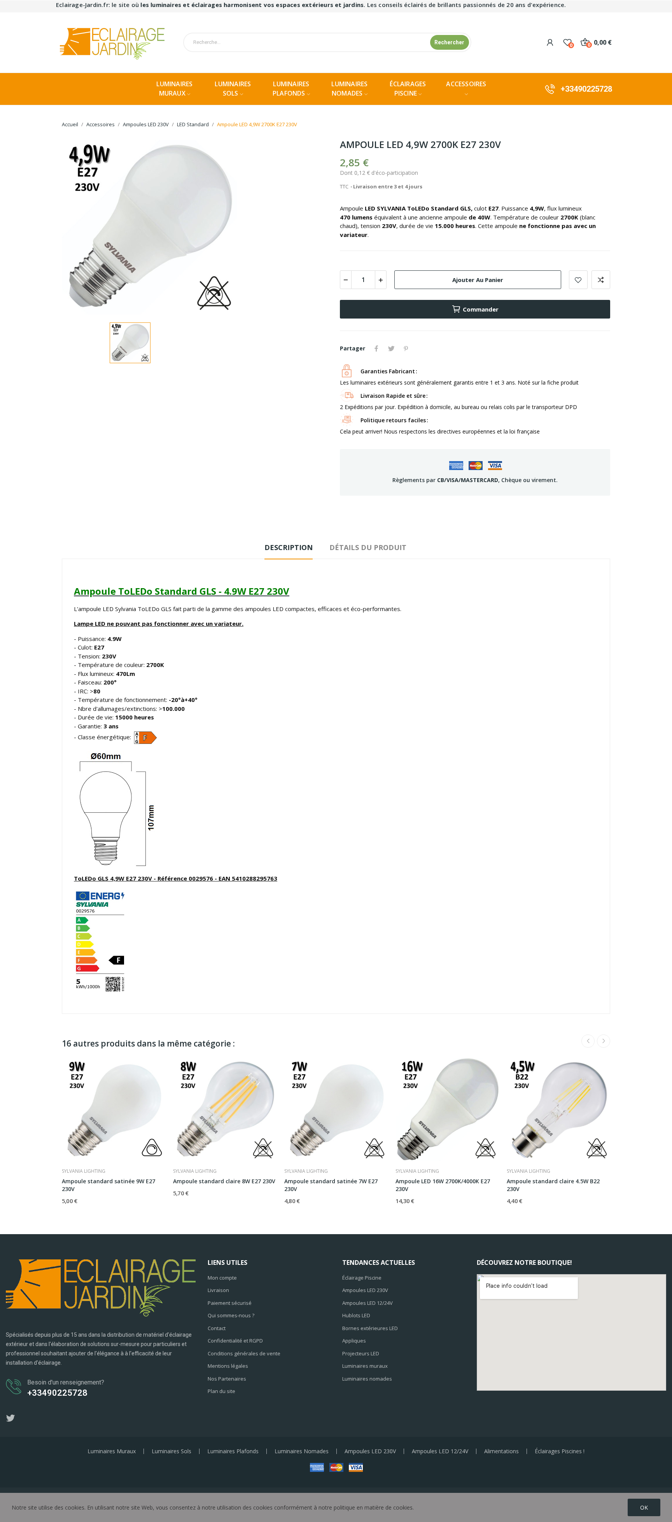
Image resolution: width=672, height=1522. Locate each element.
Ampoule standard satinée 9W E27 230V (108, 1185)
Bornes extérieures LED (370, 1328)
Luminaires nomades (367, 1378)
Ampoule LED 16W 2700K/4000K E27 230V (443, 1185)
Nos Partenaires (227, 1378)
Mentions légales (228, 1365)
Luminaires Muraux (112, 1451)
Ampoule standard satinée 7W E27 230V (331, 1185)
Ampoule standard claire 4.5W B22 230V (553, 1185)
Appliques (354, 1340)
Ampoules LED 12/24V (367, 1302)
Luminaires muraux (365, 1365)
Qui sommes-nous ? (231, 1315)
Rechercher (449, 42)
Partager (376, 348)
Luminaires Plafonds (233, 1451)
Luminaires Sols (171, 1451)
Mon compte (222, 1277)
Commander (481, 309)
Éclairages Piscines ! (559, 1451)
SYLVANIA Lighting (83, 1171)
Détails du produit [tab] (367, 547)
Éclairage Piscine (362, 1277)
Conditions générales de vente (244, 1353)
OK (644, 1507)
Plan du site (221, 1391)
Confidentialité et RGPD (235, 1340)
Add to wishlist (578, 279)
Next (603, 1041)
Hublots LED (356, 1315)
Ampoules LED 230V (365, 1290)
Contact (217, 1328)
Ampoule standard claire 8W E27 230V (224, 1181)
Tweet (391, 348)
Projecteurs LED (360, 1353)
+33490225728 (586, 89)
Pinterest (406, 348)
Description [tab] (288, 547)
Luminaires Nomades (302, 1451)
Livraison (218, 1290)
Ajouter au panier (477, 280)
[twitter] (10, 1418)
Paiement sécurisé (230, 1302)
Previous (588, 1041)
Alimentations (501, 1451)
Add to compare (601, 279)
